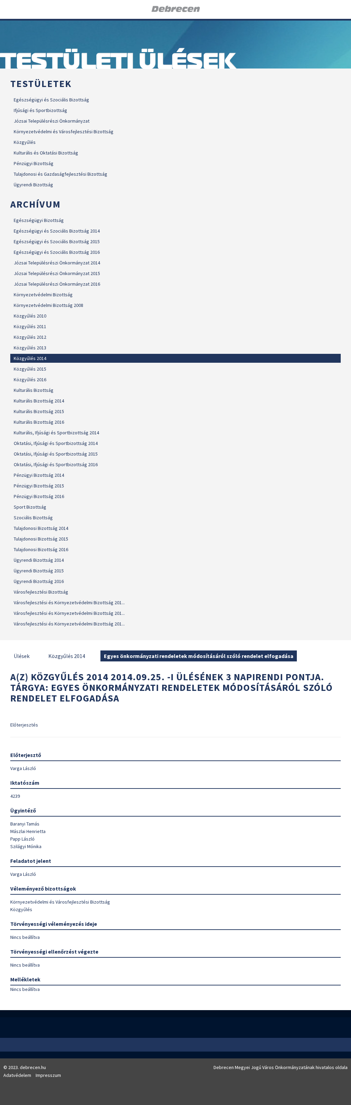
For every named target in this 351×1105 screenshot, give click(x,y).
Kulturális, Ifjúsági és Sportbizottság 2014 (56, 433)
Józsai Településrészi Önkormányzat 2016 (57, 284)
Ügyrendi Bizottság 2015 (39, 571)
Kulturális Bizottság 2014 (39, 401)
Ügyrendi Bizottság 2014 (39, 560)
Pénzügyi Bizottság (33, 163)
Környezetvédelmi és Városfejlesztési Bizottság (63, 131)
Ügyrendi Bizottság (33, 185)
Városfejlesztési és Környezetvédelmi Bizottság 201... (69, 602)
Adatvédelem (17, 1075)
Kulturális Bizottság (33, 390)
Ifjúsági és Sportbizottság (40, 110)
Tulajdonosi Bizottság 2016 (41, 549)
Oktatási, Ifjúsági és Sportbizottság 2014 (56, 443)
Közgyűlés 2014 (30, 358)
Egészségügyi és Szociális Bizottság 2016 (57, 252)
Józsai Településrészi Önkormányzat (51, 121)
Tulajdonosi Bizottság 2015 (41, 539)
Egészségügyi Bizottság (39, 220)
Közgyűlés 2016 (30, 379)
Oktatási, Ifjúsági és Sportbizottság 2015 (56, 454)
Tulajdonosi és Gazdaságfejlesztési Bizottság (60, 174)
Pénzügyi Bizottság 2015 (39, 486)
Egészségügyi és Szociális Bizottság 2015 (57, 241)
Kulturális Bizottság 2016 (39, 422)
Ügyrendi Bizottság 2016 (39, 581)
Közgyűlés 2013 (30, 348)
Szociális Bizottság (33, 517)
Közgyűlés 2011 (30, 326)
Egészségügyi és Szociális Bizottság (51, 100)
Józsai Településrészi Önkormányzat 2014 (57, 263)
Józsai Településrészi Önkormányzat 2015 (57, 273)
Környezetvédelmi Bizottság (43, 294)
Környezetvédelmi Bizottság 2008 (48, 305)
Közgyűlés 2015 (30, 369)
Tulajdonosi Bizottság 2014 (41, 528)
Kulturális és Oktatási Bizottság (46, 153)
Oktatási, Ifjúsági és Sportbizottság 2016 (56, 464)
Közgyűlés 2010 (30, 316)
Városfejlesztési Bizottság (41, 592)
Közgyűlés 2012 (30, 337)
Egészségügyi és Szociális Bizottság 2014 (57, 231)
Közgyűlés (25, 142)
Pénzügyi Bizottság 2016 (39, 496)
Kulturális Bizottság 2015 (39, 411)
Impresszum (48, 1075)
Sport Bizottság (30, 507)
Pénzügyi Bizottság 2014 (39, 475)
